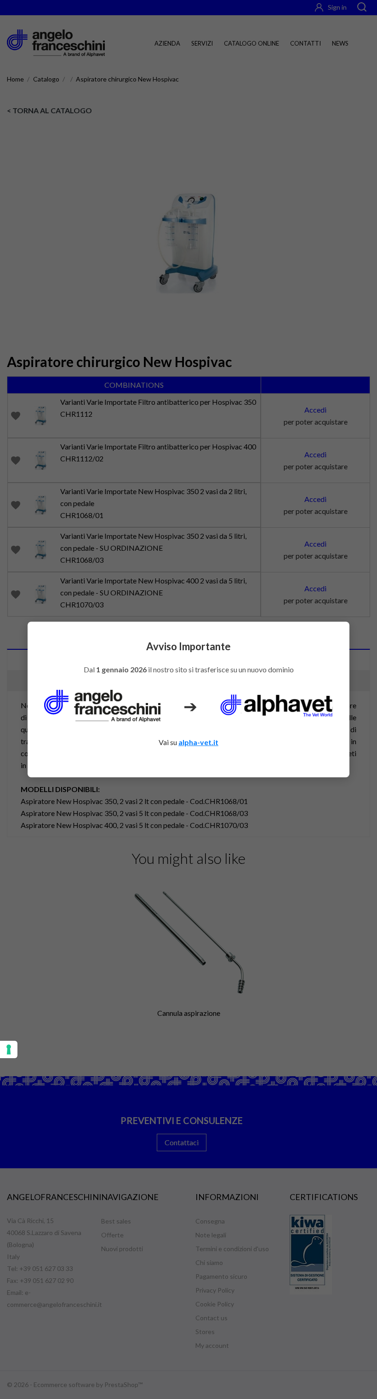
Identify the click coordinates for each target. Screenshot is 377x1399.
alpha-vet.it (198, 742)
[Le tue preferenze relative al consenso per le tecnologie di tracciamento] (8, 1049)
